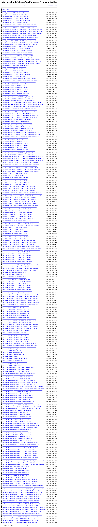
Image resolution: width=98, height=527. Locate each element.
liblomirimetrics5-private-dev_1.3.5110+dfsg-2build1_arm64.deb (17, 125)
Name (24, 5)
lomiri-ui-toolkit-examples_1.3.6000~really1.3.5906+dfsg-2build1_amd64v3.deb (21, 296)
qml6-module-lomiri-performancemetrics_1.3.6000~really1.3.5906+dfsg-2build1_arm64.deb (23, 511)
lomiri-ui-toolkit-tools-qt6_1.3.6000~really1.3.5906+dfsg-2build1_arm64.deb (20, 328)
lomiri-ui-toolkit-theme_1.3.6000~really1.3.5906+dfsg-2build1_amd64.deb (19, 319)
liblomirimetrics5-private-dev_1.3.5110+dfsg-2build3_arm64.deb (17, 130)
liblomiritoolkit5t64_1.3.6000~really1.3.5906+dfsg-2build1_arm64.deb (19, 244)
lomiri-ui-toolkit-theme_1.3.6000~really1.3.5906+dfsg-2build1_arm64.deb (19, 322)
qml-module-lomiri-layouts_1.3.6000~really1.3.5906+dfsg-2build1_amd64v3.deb (21, 425)
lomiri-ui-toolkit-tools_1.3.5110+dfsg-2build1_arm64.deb (15, 335)
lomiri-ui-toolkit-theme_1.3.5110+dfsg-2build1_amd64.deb (16, 309)
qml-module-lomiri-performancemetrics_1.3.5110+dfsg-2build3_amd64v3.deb (20, 457)
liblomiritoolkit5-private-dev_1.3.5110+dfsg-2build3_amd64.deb (17, 216)
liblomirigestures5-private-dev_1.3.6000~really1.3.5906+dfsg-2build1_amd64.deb (21, 59)
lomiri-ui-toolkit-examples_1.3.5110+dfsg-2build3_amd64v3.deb (17, 291)
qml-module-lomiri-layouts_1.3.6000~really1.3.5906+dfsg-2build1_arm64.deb (20, 427)
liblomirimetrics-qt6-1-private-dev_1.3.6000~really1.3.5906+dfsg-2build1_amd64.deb (22, 102)
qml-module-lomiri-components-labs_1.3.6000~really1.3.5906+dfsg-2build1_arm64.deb (22, 390)
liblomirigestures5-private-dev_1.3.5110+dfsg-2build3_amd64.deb (17, 54)
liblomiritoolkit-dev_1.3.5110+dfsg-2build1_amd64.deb (15, 177)
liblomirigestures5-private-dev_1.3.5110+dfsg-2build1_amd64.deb (17, 50)
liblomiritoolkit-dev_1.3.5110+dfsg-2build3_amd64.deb (15, 181)
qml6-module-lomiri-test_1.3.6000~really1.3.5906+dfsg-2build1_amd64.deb (20, 518)
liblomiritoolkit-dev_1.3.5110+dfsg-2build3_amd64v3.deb (16, 182)
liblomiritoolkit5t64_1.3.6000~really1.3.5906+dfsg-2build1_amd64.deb (19, 240)
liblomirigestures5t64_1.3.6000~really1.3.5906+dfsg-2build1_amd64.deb (19, 78)
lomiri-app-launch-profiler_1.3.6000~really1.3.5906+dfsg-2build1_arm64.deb (20, 268)
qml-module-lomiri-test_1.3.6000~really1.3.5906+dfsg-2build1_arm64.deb (19, 483)
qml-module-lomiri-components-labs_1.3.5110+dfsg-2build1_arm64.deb (19, 378)
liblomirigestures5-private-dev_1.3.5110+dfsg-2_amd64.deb (16, 48)
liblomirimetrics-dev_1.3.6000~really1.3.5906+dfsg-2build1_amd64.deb (19, 97)
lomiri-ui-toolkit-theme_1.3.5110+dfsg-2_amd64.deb (14, 307)
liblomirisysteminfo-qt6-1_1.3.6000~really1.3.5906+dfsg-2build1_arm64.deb (20, 166)
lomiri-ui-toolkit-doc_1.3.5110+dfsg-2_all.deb (13, 274)
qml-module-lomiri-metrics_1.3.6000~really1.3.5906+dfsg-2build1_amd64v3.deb (21, 444)
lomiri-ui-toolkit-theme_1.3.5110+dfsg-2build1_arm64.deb (16, 311)
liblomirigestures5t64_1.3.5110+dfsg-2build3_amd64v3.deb (16, 74)
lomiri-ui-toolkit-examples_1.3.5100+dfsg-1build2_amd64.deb (17, 281)
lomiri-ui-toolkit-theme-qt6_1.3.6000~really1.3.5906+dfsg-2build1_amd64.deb (20, 300)
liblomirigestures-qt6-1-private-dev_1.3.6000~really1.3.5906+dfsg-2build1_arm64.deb (22, 33)
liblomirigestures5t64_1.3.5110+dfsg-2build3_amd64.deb (15, 72)
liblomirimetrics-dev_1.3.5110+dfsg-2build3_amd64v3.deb (16, 93)
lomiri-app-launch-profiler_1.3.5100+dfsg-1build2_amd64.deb (17, 251)
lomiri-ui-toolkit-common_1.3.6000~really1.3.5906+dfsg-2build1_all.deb (19, 270)
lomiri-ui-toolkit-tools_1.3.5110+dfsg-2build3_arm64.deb (15, 341)
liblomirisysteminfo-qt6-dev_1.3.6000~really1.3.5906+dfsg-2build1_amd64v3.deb (21, 169)
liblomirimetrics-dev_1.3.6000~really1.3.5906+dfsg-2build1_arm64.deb (19, 100)
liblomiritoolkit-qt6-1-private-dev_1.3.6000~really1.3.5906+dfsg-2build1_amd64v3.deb (22, 194)
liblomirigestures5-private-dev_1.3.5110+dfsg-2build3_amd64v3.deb (18, 55)
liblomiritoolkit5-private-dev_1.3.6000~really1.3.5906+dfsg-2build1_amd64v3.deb (21, 223)
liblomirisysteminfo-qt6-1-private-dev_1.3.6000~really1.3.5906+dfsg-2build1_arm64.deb (23, 160)
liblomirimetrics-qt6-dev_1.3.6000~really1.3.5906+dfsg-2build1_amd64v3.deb (20, 115)
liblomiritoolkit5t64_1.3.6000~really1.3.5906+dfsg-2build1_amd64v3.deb (19, 242)
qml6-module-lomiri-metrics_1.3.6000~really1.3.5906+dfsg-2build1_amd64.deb (21, 502)
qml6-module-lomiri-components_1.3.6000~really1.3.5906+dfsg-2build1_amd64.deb (22, 490)
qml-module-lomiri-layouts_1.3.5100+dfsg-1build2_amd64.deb (17, 410)
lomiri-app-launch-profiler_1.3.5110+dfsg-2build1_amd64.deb (17, 255)
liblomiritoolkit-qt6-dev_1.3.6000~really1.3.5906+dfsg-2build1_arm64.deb (20, 207)
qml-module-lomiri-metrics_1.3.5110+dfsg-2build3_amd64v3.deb (17, 438)
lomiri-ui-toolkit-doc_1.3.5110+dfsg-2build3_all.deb (14, 278)
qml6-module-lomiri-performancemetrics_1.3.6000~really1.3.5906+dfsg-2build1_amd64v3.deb (24, 509)
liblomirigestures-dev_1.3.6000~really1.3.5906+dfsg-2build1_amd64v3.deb (20, 26)
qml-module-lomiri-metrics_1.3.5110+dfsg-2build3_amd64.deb (17, 436)
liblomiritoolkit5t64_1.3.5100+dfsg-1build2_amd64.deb (15, 227)
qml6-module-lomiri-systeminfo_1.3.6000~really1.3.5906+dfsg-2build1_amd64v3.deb (22, 515)
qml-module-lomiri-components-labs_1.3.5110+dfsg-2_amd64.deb (18, 375)
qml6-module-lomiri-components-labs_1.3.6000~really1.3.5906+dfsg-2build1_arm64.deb (23, 489)
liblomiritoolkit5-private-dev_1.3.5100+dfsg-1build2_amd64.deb (17, 209)
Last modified (50, 5)
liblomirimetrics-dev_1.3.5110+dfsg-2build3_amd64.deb (15, 91)
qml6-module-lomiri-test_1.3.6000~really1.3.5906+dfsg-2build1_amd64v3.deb (20, 520)
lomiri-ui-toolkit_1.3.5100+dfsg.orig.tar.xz (12, 352)
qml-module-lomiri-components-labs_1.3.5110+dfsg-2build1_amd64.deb (19, 377)
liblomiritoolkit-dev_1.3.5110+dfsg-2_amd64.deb (14, 175)
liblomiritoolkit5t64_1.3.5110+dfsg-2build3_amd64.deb (15, 235)
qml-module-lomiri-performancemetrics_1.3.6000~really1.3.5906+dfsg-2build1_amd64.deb (23, 461)
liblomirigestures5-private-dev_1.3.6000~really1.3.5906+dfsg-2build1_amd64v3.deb (22, 61)
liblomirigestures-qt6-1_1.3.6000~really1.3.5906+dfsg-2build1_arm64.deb (19, 39)
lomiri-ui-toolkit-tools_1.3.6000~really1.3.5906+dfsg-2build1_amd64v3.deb (20, 345)
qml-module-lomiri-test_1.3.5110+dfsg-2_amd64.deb (14, 468)
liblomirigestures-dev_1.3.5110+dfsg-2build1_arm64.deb (15, 16)
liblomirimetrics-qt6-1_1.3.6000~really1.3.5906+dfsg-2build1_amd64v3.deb (20, 110)
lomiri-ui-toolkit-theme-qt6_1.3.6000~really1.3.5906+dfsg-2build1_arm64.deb (20, 304)
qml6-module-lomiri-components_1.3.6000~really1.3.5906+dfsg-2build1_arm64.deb (22, 494)
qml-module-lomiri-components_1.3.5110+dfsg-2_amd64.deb (16, 393)
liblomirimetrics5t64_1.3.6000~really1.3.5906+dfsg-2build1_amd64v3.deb (19, 153)
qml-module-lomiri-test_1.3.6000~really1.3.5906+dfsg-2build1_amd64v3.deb (20, 481)
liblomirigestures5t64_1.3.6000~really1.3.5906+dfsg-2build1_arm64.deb (19, 82)
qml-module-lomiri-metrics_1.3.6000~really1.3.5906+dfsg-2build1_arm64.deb (20, 446)
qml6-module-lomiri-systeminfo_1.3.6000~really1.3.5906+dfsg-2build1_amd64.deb (22, 513)
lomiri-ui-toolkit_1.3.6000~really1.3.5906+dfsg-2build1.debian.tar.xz (18, 367)
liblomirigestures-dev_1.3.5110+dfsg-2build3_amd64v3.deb (16, 20)
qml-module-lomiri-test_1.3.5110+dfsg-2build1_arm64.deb (16, 472)
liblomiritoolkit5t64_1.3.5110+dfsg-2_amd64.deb (14, 229)
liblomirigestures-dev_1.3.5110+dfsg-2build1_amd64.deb (15, 14)
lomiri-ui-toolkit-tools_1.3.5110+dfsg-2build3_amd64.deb (16, 337)
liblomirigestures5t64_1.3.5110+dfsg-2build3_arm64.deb (15, 76)
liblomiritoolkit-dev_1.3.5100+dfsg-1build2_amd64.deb (15, 173)
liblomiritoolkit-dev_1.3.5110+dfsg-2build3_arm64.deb (15, 184)
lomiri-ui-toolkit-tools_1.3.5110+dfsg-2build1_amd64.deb (16, 334)
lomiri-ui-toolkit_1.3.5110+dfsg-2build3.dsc (12, 363)
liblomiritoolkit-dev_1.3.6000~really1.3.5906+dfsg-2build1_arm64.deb (19, 190)
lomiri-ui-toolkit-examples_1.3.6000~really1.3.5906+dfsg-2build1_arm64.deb (20, 298)
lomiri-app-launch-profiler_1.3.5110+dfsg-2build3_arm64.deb (16, 263)
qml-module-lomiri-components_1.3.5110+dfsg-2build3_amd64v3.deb (18, 401)
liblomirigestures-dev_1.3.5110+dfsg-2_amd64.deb (14, 12)
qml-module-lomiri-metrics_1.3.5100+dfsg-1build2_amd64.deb (17, 429)
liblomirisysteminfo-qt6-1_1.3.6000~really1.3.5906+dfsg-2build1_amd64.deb (20, 162)
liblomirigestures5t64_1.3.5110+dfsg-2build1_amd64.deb (15, 69)
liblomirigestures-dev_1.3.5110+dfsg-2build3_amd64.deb (15, 18)
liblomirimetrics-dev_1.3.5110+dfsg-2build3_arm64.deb (15, 95)
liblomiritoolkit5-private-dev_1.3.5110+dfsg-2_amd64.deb (16, 210)
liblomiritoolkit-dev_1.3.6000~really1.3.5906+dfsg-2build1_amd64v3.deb (19, 188)
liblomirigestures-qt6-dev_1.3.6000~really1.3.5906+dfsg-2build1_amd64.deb (20, 40)
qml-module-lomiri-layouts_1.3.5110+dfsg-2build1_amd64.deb (17, 414)
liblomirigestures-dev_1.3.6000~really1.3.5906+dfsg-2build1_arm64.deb (19, 27)
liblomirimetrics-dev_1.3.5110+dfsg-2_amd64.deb (14, 85)
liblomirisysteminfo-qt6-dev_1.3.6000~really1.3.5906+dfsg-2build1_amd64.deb (21, 167)
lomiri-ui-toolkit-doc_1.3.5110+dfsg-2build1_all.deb (14, 276)
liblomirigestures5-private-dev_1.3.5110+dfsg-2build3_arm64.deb (17, 57)
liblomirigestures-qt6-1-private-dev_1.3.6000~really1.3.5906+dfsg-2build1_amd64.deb (22, 29)
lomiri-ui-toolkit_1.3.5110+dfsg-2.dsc (11, 356)
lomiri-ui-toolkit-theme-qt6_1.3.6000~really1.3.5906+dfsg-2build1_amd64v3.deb (21, 302)
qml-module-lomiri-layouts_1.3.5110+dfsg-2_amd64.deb (15, 412)
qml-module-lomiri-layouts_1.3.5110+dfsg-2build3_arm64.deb (17, 421)
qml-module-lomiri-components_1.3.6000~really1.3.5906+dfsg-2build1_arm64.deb (21, 408)
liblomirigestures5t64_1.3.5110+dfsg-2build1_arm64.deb (15, 70)
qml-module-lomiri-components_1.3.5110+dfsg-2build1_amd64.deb (18, 395)
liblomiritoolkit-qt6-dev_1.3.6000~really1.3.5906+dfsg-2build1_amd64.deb (20, 203)
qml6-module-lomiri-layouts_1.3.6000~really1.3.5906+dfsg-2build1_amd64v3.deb (21, 498)
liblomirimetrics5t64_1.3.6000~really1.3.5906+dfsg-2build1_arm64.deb (19, 154)
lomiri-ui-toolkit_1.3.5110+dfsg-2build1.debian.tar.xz (15, 358)
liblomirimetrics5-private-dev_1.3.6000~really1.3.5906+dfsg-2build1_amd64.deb (21, 132)
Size (56, 5)
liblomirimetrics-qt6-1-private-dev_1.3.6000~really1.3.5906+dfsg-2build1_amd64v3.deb (23, 104)
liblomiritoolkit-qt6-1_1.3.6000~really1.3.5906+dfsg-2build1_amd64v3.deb (20, 199)
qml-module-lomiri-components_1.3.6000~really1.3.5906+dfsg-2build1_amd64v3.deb (22, 406)
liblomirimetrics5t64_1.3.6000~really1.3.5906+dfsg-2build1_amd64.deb (19, 151)
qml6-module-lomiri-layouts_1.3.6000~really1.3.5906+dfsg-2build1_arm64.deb (21, 500)
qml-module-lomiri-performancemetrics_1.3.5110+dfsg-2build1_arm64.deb (20, 453)
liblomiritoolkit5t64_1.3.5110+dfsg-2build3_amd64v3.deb (16, 237)
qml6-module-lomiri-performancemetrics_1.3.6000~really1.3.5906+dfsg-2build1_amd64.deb (24, 507)
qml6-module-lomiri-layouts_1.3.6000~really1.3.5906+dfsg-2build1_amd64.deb (21, 496)
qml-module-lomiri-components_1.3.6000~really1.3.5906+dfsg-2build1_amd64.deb (22, 405)
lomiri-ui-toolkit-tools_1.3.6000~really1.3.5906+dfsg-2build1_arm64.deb (19, 347)
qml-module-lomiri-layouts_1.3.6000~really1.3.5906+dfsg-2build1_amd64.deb (20, 423)
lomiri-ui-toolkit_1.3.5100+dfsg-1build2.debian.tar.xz (15, 349)
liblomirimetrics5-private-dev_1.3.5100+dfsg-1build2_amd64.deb (17, 119)
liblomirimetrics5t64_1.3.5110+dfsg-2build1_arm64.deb (15, 143)
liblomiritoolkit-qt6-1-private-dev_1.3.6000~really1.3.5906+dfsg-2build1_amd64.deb (22, 192)
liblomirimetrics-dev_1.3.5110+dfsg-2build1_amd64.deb (15, 87)
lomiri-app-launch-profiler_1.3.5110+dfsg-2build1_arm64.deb (16, 257)
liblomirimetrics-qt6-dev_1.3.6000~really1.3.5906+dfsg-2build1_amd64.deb (20, 113)
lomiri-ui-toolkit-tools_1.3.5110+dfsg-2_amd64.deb (14, 332)
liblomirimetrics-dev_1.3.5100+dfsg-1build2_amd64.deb (15, 83)
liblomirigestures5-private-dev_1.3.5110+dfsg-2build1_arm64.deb (17, 52)
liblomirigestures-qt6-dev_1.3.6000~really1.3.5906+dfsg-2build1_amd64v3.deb (21, 42)
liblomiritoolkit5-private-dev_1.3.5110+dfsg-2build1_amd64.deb (17, 212)
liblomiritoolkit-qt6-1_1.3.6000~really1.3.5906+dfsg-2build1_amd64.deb (19, 197)
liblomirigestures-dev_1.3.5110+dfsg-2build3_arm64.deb (15, 22)
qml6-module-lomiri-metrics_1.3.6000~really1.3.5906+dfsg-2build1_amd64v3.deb (21, 503)
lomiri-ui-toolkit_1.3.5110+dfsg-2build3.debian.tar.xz (15, 362)
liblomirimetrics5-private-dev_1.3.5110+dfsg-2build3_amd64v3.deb (18, 128)
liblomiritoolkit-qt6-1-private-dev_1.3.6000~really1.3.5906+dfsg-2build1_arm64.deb (22, 195)
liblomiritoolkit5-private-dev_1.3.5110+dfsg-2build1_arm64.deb (17, 214)
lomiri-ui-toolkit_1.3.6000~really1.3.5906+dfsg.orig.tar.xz (16, 371)
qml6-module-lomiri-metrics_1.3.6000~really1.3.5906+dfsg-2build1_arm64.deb (21, 505)
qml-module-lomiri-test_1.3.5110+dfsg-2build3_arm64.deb (16, 477)
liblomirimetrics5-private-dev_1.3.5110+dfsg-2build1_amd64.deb (17, 123)
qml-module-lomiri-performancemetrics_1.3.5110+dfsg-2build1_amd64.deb (20, 451)
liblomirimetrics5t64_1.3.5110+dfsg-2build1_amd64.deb (15, 141)
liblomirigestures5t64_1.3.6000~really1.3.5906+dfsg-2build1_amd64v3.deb (20, 80)
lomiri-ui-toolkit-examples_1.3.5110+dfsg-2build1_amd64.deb (17, 285)
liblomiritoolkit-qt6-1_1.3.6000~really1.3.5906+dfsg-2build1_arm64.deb (19, 201)
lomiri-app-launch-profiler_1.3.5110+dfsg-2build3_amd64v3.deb (17, 261)
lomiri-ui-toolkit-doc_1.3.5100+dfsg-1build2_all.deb (14, 272)
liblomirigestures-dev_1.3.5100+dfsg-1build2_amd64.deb (16, 11)
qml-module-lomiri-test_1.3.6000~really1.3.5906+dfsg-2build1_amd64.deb (20, 479)
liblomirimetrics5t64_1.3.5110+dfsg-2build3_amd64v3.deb (16, 147)
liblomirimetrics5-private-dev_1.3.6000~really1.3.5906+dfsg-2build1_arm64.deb (21, 136)
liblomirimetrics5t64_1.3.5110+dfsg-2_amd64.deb (14, 139)
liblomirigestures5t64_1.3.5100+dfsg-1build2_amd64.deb (16, 65)
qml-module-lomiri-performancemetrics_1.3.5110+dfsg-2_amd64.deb (18, 449)
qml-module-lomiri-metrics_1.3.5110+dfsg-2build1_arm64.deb (17, 434)
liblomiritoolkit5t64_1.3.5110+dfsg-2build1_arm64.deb (15, 233)
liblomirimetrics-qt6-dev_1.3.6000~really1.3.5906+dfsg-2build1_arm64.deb (20, 117)
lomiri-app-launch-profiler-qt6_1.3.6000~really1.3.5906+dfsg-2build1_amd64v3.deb (22, 248)
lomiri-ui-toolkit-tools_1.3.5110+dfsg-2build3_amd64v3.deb (16, 339)
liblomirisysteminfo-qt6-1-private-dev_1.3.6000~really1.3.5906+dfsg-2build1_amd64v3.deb (23, 158)
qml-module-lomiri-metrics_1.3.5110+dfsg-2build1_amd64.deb (17, 433)
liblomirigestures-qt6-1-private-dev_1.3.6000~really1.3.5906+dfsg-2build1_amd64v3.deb (23, 31)
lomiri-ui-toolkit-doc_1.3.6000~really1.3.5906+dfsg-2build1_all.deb (18, 279)
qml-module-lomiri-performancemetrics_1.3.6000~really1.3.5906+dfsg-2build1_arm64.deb (23, 464)
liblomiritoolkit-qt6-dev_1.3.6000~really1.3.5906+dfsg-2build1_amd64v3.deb (20, 205)
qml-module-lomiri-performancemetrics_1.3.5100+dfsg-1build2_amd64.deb (20, 447)
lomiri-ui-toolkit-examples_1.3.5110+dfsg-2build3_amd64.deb (17, 289)
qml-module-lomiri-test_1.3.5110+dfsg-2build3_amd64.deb (16, 474)
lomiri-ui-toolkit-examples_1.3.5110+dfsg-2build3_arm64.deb (16, 293)
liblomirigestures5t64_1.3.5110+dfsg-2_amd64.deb (14, 67)
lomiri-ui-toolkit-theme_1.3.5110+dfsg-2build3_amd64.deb (16, 313)
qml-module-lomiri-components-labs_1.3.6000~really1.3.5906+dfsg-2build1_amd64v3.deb (23, 388)
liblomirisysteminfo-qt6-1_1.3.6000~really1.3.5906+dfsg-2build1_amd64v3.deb (21, 164)
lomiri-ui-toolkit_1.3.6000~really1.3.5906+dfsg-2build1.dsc (16, 369)
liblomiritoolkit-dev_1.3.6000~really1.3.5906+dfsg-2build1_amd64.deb (19, 186)
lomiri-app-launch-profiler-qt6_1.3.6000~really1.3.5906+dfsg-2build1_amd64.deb (21, 246)
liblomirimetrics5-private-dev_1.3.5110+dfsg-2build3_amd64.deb (17, 126)
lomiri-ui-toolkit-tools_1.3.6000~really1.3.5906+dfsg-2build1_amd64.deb (19, 343)
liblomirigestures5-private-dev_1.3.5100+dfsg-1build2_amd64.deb (18, 46)
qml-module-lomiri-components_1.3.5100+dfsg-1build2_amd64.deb (18, 391)
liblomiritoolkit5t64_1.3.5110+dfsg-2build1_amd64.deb (15, 231)
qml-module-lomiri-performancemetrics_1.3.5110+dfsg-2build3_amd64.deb (20, 455)
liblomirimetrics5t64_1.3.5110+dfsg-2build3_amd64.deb (15, 145)
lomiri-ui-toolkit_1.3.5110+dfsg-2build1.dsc (12, 360)
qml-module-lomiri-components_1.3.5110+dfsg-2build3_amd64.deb (18, 399)
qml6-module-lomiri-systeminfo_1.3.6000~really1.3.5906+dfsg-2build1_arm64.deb (21, 517)
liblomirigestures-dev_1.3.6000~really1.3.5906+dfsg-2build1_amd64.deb (19, 24)
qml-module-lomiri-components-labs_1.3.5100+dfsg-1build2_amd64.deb (19, 373)
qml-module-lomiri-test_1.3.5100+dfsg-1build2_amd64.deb (16, 466)
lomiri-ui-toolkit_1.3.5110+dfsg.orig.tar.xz (12, 365)
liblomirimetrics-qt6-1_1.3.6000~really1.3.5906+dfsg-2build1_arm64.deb (19, 111)
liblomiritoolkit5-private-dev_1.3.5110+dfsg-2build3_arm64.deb (17, 220)
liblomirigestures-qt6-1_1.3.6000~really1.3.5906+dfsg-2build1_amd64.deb (19, 35)
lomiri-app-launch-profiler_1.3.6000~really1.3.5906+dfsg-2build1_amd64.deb (20, 265)
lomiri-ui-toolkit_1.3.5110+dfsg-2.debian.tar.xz (13, 354)
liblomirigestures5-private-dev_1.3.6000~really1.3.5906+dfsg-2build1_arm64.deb (21, 63)
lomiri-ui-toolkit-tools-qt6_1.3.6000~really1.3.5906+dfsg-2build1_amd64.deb (20, 324)
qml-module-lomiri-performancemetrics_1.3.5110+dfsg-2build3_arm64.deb (20, 459)
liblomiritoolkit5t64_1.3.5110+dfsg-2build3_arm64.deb (15, 238)
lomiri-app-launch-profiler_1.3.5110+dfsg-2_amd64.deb (15, 253)
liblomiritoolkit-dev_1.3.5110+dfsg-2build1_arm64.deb (15, 179)
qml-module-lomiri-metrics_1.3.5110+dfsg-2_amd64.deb (15, 431)
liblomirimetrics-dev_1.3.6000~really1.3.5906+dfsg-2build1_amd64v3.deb (19, 98)
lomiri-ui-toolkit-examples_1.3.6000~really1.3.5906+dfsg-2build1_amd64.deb (20, 294)
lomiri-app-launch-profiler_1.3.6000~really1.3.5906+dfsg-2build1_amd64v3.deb (21, 266)
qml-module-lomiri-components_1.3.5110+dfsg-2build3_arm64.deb (18, 403)
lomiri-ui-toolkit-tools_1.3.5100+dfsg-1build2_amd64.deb (16, 330)
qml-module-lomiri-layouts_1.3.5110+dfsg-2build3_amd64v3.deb (17, 419)
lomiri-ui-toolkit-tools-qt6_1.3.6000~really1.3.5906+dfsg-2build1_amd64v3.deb (21, 326)
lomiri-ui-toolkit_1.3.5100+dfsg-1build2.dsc (12, 350)
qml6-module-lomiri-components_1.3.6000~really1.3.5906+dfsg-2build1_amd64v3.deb (22, 492)
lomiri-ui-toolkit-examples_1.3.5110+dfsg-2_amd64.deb (15, 283)
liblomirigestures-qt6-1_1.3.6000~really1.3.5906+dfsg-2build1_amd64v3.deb (20, 37)
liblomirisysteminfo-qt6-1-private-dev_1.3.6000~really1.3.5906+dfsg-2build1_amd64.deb (23, 156)
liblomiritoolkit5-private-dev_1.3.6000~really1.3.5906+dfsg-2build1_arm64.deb (21, 225)
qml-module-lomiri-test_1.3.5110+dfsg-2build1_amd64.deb (16, 470)
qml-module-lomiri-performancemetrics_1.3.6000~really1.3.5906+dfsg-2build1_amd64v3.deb (24, 462)
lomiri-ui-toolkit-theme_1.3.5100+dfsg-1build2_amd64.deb (16, 306)
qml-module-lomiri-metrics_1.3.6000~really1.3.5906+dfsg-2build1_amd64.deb (20, 442)
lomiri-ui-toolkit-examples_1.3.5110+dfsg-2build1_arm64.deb (16, 287)
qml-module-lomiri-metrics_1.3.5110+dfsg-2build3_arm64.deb (17, 440)
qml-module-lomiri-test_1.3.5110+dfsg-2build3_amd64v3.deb (16, 475)
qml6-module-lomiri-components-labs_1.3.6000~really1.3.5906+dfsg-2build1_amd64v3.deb (23, 487)
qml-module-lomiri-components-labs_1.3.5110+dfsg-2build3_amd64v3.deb (20, 382)
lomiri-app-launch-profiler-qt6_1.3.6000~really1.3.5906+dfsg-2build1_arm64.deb (21, 250)
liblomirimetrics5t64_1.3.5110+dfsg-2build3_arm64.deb (15, 149)
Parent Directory (6, 9)
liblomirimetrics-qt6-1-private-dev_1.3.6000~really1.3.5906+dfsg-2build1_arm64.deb (22, 106)
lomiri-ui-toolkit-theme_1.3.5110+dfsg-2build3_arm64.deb (16, 317)
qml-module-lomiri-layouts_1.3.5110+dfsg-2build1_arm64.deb (17, 416)
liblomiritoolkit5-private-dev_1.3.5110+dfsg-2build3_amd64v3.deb (18, 218)
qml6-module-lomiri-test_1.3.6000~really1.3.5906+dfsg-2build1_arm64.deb (20, 522)
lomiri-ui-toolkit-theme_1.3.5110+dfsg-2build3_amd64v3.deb (16, 315)
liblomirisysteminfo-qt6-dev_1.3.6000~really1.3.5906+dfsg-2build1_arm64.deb (21, 171)
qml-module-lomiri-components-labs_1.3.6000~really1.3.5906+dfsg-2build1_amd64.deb (23, 386)
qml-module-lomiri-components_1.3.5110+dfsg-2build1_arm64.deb (18, 397)
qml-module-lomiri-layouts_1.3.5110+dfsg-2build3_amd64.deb (17, 418)
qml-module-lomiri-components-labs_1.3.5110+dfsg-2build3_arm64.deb (19, 384)
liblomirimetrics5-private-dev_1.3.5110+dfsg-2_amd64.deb (16, 121)
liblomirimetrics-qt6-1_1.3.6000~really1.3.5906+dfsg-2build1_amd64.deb (19, 108)
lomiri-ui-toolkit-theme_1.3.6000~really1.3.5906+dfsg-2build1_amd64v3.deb (20, 321)
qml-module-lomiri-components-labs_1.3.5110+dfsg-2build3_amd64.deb (19, 380)
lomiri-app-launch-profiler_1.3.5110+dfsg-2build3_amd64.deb (17, 259)
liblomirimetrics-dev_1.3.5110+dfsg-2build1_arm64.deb (15, 89)
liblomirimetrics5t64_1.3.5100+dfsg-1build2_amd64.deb (15, 138)
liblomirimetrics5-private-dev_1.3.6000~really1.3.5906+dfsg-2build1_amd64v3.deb (21, 134)
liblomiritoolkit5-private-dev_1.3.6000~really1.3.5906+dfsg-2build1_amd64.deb (21, 222)
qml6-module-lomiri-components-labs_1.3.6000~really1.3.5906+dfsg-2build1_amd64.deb (23, 485)
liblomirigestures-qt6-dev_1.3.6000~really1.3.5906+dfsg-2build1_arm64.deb (20, 44)
